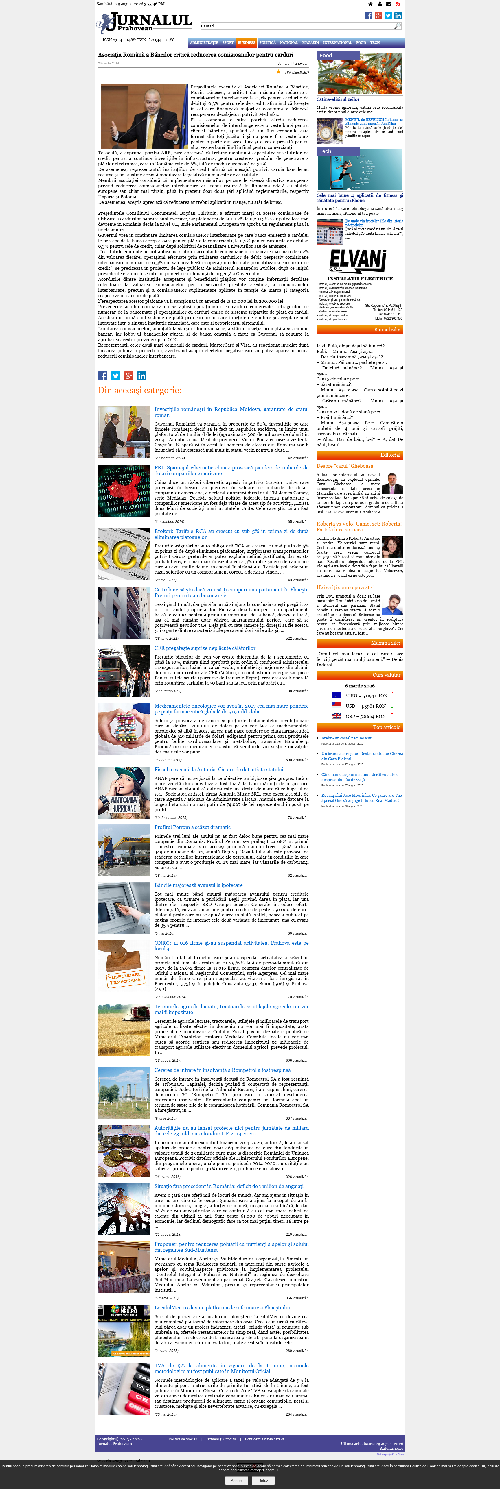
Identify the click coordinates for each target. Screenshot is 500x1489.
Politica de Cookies (425, 1466)
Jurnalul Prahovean (293, 64)
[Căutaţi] (397, 28)
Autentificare (391, 1448)
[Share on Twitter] (388, 17)
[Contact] (388, 4)
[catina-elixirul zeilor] (360, 94)
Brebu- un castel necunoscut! (347, 740)
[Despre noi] (380, 4)
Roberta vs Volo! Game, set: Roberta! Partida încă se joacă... (359, 526)
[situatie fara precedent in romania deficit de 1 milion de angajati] (124, 1233)
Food (361, 43)
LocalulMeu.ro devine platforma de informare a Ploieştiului (222, 1308)
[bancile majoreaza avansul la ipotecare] (124, 932)
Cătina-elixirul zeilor (338, 99)
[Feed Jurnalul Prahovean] (398, 4)
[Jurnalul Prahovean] (370, 4)
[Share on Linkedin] (398, 17)
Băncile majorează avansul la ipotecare (199, 885)
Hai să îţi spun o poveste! (345, 587)
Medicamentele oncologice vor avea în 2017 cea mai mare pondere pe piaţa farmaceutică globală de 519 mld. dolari (232, 709)
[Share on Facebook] (368, 17)
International (337, 43)
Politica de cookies (183, 1439)
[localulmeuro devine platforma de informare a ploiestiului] (124, 1355)
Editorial (390, 455)
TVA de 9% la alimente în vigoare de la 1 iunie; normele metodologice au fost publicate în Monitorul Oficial (232, 1368)
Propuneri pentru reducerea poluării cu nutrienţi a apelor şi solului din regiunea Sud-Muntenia (232, 1247)
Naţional (289, 43)
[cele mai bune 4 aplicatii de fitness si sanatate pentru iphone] (360, 190)
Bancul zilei (387, 329)
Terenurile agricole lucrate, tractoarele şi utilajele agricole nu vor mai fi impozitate (232, 1009)
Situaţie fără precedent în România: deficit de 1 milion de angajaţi (229, 1186)
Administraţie (204, 43)
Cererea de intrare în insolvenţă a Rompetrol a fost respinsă (223, 1070)
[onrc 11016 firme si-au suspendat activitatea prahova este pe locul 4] (124, 990)
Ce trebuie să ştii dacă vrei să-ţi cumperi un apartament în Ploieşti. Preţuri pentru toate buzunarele (232, 592)
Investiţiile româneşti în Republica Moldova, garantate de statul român (232, 412)
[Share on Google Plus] (378, 17)
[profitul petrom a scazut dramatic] (124, 874)
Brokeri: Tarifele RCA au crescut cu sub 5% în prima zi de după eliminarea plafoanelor (232, 534)
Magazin (310, 43)
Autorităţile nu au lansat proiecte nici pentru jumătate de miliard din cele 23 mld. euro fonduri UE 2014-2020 (232, 1131)
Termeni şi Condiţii (221, 1439)
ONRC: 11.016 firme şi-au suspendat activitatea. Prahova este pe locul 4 (232, 946)
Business (246, 43)
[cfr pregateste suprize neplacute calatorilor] (124, 695)
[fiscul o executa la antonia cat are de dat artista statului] (124, 817)
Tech (375, 43)
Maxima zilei (385, 643)
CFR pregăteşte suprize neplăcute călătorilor (205, 648)
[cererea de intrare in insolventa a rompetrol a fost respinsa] (124, 1117)
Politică (268, 43)
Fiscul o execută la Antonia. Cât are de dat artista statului (219, 769)
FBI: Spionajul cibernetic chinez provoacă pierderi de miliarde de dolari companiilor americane (232, 470)
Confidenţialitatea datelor (264, 1439)
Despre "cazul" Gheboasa (345, 466)
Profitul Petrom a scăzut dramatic (193, 827)
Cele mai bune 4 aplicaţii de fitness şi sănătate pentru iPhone (360, 198)
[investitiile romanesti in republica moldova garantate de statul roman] (124, 456)
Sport (228, 43)
